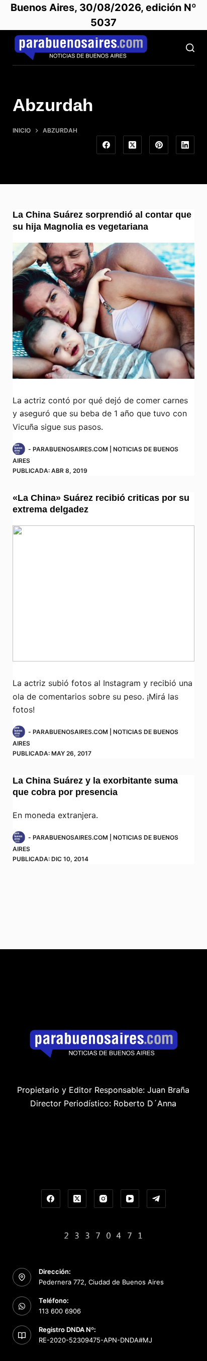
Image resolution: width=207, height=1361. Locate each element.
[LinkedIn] (185, 145)
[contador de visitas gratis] (103, 1234)
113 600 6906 (60, 1311)
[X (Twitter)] (132, 145)
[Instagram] (103, 1198)
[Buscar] (190, 48)
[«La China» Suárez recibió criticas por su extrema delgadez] (104, 593)
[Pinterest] (158, 145)
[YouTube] (130, 1198)
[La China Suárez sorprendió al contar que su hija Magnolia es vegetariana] (104, 311)
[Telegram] (156, 1198)
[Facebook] (106, 145)
